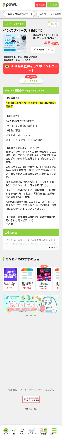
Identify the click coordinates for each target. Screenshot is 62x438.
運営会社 (49, 389)
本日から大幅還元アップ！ (19, 13)
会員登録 (40, 4)
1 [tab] (27, 315)
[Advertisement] (31, 349)
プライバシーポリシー (31, 389)
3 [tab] (35, 315)
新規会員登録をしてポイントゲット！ (34, 68)
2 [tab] (31, 315)
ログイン (53, 4)
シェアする (32, 80)
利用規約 (12, 389)
